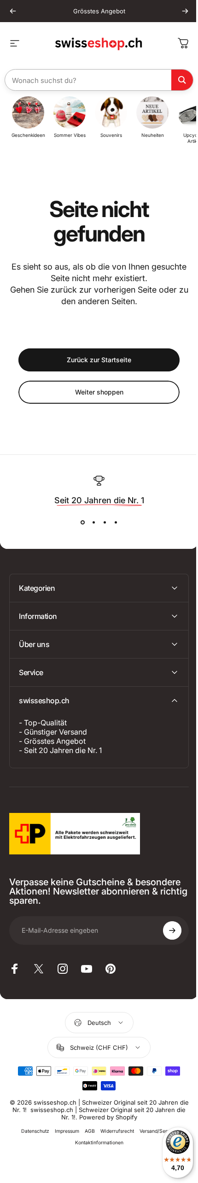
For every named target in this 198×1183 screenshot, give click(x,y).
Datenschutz (32, 1131)
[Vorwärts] (185, 11)
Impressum (64, 1131)
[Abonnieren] (165, 930)
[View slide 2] (93, 522)
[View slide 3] (104, 522)
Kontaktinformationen (95, 1143)
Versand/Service (155, 1131)
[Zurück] (13, 11)
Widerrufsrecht (114, 1131)
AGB (87, 1131)
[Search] (182, 80)
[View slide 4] (115, 522)
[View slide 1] (82, 522)
